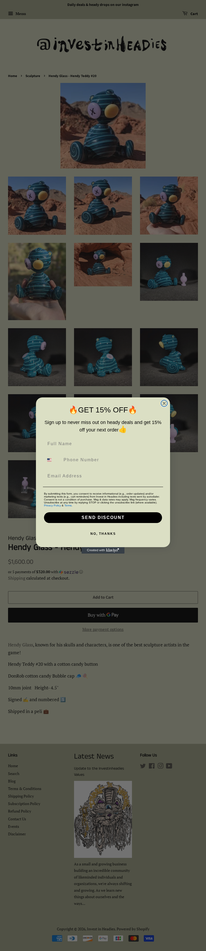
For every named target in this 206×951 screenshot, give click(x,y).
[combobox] (52, 460)
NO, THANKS (103, 534)
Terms (68, 505)
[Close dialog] (164, 403)
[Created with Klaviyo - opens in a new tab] (103, 550)
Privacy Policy (52, 505)
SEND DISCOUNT (103, 517)
